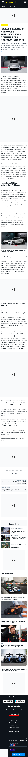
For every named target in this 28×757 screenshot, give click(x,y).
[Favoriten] (25, 52)
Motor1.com (14, 720)
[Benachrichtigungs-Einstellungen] (15, 473)
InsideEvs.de (14, 718)
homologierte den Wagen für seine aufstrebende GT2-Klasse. (14, 413)
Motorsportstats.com (14, 727)
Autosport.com (14, 725)
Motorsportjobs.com (14, 722)
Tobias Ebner (4, 51)
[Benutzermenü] (25, 2)
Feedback (14, 734)
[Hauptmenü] (2, 2)
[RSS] (21, 709)
